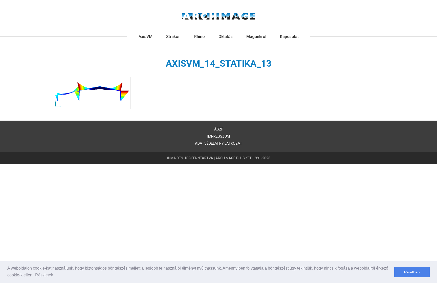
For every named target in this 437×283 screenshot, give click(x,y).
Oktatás (226, 36)
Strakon (173, 36)
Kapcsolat (289, 36)
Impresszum (218, 136)
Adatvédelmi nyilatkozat (218, 143)
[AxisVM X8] (218, 16)
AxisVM (145, 36)
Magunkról (256, 36)
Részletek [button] (44, 275)
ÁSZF (218, 129)
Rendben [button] (412, 272)
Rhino (199, 36)
